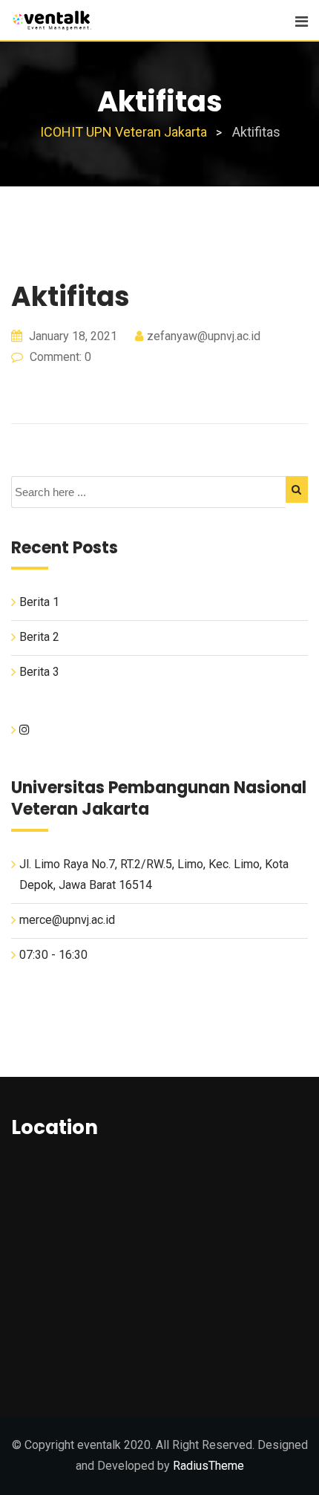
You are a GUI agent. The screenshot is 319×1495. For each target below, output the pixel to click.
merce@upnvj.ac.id (67, 920)
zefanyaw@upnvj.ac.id (203, 336)
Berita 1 (39, 602)
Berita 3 (39, 672)
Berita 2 (39, 637)
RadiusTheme (208, 1466)
